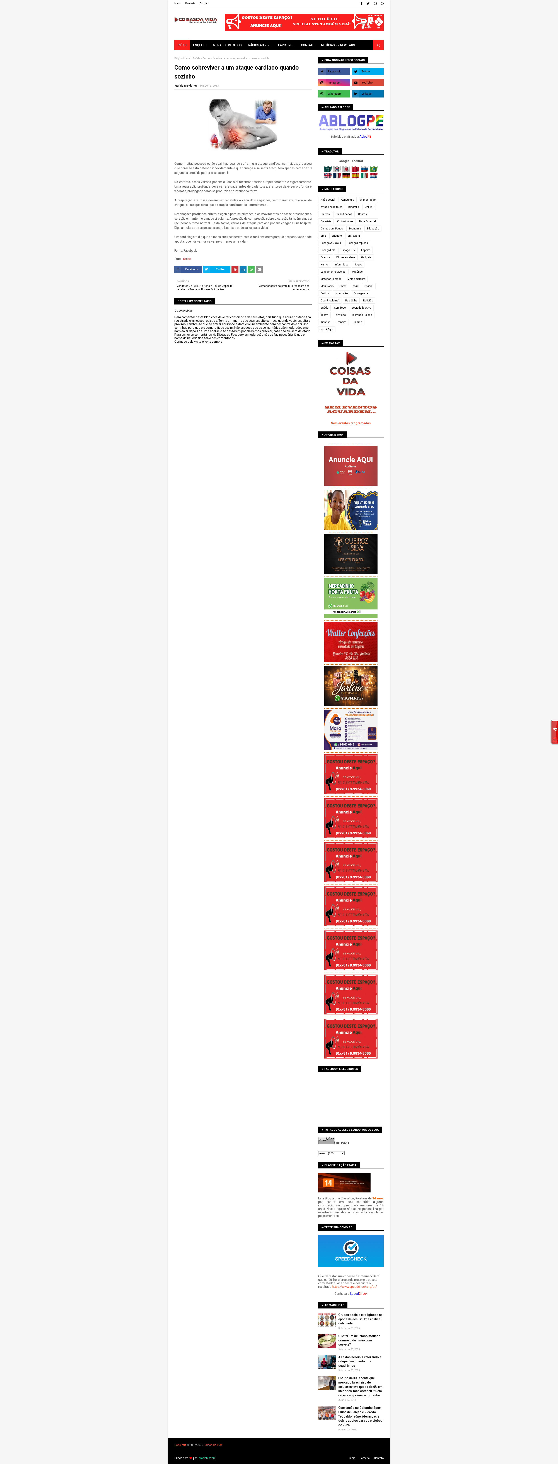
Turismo (357, 322)
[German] (346, 177)
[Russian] (365, 171)
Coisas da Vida (213, 1445)
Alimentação (368, 199)
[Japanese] (346, 171)
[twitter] (368, 3)
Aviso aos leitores (331, 207)
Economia (355, 228)
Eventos (325, 257)
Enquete (337, 235)
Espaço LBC (328, 250)
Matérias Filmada (331, 278)
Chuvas (325, 214)
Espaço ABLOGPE (331, 243)
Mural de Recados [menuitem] (227, 45)
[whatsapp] (382, 3)
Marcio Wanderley (186, 85)
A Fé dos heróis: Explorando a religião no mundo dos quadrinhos (359, 1361)
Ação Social (328, 199)
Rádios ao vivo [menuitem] (260, 45)
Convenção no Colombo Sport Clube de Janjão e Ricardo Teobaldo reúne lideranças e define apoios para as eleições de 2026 (360, 1416)
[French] (337, 177)
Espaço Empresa (358, 243)
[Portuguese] (374, 171)
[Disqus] (243, 497)
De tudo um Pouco (332, 228)
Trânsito (341, 322)
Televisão (340, 314)
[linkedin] (368, 93)
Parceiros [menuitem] (286, 45)
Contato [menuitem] (308, 45)
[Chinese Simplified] (356, 171)
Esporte (365, 250)
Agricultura (347, 199)
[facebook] (362, 3)
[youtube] (368, 82)
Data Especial (367, 221)
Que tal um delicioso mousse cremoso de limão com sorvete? (359, 1340)
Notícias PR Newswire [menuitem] (338, 45)
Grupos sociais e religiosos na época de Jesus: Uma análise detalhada (360, 1319)
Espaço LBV (348, 250)
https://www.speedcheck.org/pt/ (354, 1286)
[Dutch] (374, 177)
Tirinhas (325, 322)
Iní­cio (177, 3)
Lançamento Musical (333, 271)
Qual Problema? (330, 300)
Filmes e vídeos (345, 257)
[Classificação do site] (344, 1191)
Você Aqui (327, 329)
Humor (325, 264)
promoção (341, 293)
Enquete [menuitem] (199, 45)
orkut (355, 286)
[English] (328, 177)
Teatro (324, 314)
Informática (342, 264)
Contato (204, 3)
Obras (343, 286)
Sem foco (340, 307)
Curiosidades (345, 221)
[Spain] (356, 177)
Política (325, 293)
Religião (368, 300)
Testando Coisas (362, 314)
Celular (369, 207)
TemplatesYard (206, 1458)
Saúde (196, 58)
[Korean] (337, 171)
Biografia (353, 207)
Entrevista (354, 235)
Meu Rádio (327, 286)
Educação (373, 228)
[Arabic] (328, 171)
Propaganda (361, 293)
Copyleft (179, 1445)
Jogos (358, 264)
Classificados (344, 214)
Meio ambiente (356, 278)
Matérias (357, 271)
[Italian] (365, 177)
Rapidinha (351, 300)
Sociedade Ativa (361, 307)
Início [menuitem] (182, 45)
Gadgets (366, 257)
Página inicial (182, 58)
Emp (323, 235)
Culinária (326, 221)
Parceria (190, 3)
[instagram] (375, 3)
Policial (368, 286)
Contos (362, 214)
